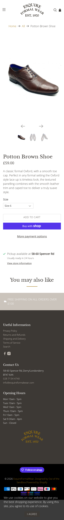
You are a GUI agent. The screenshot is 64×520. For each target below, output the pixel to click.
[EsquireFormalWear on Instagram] (9, 354)
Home (12, 26)
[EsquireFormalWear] (32, 10)
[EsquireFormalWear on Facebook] (5, 354)
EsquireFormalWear (23, 478)
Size (5, 199)
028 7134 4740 (11, 378)
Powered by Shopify (36, 482)
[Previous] (23, 126)
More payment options (32, 236)
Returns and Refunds (14, 334)
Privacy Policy (10, 330)
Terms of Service (11, 342)
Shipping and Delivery (14, 338)
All (23, 26)
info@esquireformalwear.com (18, 382)
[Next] (41, 126)
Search (6, 346)
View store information (19, 263)
